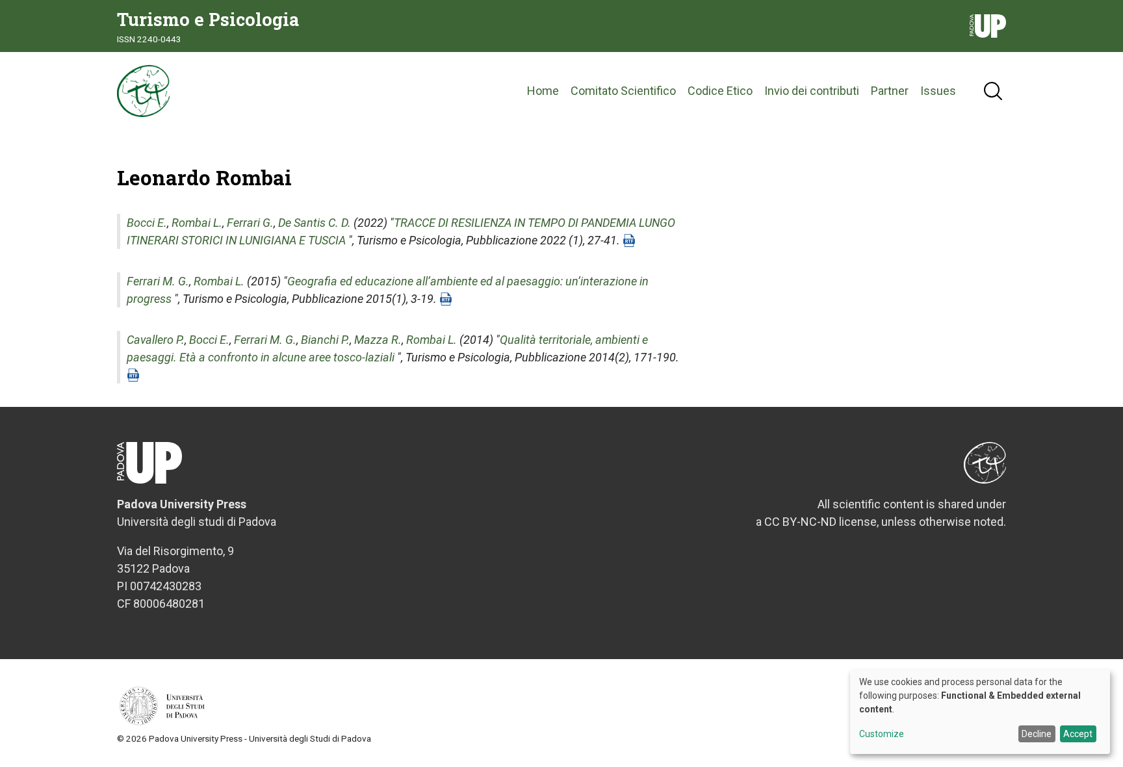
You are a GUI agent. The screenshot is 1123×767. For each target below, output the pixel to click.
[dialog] (980, 712)
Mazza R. (378, 339)
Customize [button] (881, 734)
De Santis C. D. (314, 222)
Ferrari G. (250, 222)
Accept (1077, 734)
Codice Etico (720, 91)
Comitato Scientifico (623, 91)
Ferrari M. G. (158, 281)
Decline (1037, 734)
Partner (890, 91)
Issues (938, 91)
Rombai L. (197, 222)
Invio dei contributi (811, 91)
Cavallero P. (156, 339)
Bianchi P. (325, 339)
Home (543, 91)
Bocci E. (147, 222)
